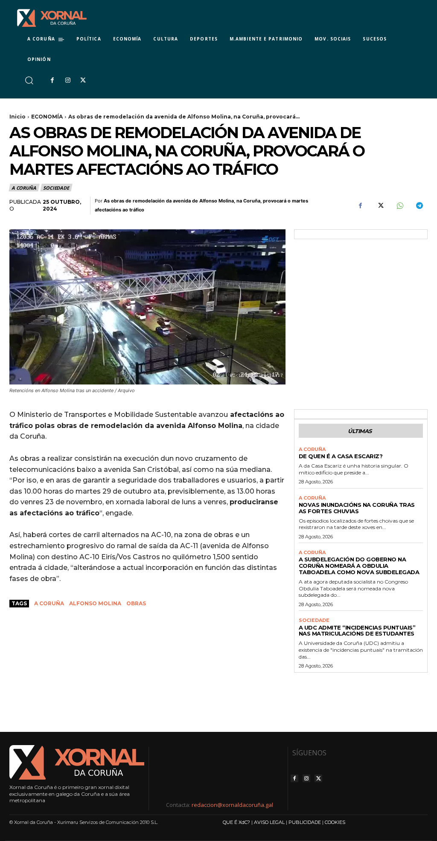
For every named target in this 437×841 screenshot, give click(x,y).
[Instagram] (67, 80)
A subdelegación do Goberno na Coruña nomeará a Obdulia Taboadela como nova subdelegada (359, 565)
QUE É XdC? (236, 822)
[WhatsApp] (399, 205)
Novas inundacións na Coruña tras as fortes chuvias (357, 507)
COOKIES (335, 822)
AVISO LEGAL (269, 822)
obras (136, 603)
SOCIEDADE (56, 188)
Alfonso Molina (95, 603)
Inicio (17, 116)
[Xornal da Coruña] (52, 17)
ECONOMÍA (47, 116)
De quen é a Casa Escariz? (341, 456)
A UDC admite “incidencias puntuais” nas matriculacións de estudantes (357, 630)
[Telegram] (419, 205)
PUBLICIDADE (304, 822)
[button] (29, 80)
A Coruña (49, 603)
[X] (83, 80)
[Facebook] (52, 80)
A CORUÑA (24, 188)
